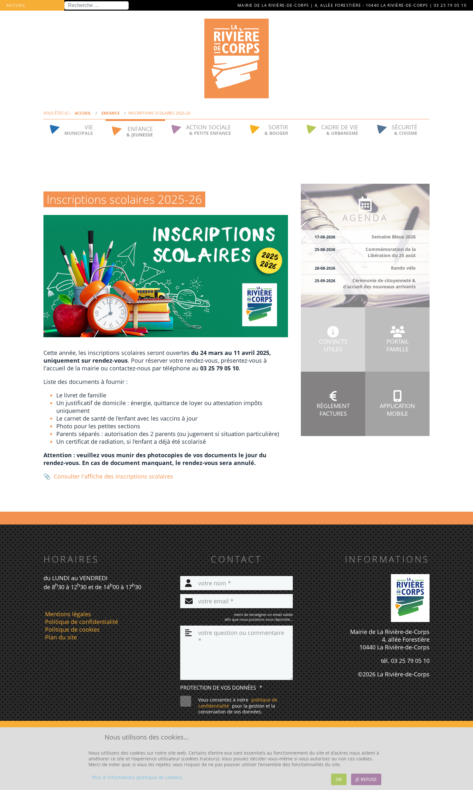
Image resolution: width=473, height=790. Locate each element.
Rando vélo (403, 268)
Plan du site (61, 637)
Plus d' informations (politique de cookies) (137, 777)
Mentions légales (68, 614)
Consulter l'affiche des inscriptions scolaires (113, 476)
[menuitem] (74, 129)
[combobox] (96, 5)
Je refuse (366, 779)
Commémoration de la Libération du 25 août (391, 252)
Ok (339, 779)
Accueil (15, 5)
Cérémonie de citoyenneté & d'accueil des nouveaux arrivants (379, 283)
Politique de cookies (72, 629)
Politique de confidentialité (81, 622)
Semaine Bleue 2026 (394, 237)
